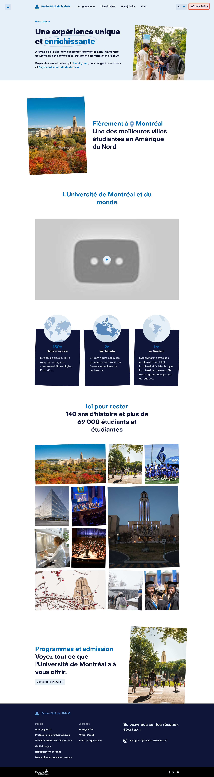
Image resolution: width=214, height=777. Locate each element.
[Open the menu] (8, 7)
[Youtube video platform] (178, 772)
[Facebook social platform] (169, 772)
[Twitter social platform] (173, 772)
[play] (107, 259)
